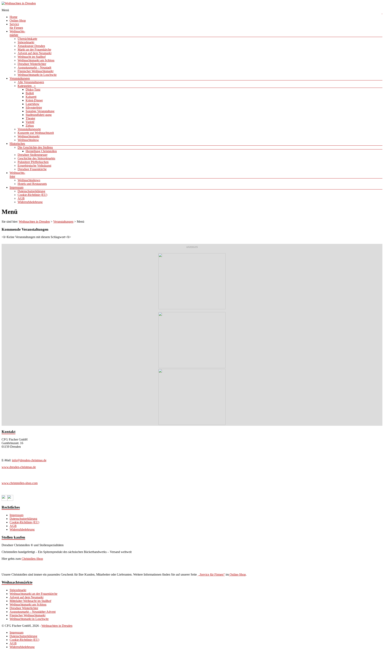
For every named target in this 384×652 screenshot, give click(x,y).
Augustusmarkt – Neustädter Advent (33, 611)
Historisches (17, 143)
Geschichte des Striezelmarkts (36, 158)
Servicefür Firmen (16, 25)
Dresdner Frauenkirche (32, 169)
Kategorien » (27, 85)
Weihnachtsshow (28, 140)
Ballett (30, 93)
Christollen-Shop (32, 558)
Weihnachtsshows (29, 180)
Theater (30, 118)
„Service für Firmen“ (211, 574)
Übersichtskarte (27, 38)
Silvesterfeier (34, 107)
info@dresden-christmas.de (29, 460)
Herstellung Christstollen (41, 151)
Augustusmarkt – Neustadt (34, 67)
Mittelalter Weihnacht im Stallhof (30, 601)
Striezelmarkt (26, 42)
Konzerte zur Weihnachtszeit (36, 132)
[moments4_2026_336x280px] (192, 367)
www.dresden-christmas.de (19, 467)
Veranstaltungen (20, 78)
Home (13, 17)
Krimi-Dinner (34, 100)
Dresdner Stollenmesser (32, 154)
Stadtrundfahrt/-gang (39, 114)
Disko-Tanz (33, 89)
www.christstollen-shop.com (20, 483)
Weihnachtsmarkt (28, 136)
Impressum (16, 187)
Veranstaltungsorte (29, 129)
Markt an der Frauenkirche (34, 49)
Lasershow (32, 104)
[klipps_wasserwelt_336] (192, 308)
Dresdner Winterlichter (32, 64)
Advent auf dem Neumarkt (34, 53)
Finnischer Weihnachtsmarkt (35, 71)
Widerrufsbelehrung (30, 202)
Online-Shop (18, 20)
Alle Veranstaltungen (31, 82)
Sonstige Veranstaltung (40, 111)
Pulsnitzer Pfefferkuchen (33, 162)
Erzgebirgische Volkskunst (34, 165)
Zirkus (30, 125)
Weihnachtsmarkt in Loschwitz (37, 74)
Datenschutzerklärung (31, 191)
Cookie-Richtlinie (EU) (32, 194)
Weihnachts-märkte (17, 33)
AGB (21, 198)
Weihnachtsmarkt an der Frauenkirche (33, 593)
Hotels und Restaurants (32, 183)
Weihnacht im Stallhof (32, 56)
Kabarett (31, 96)
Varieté (30, 122)
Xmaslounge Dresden (31, 46)
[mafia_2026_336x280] (192, 424)
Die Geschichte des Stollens (35, 147)
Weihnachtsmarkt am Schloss (36, 60)
